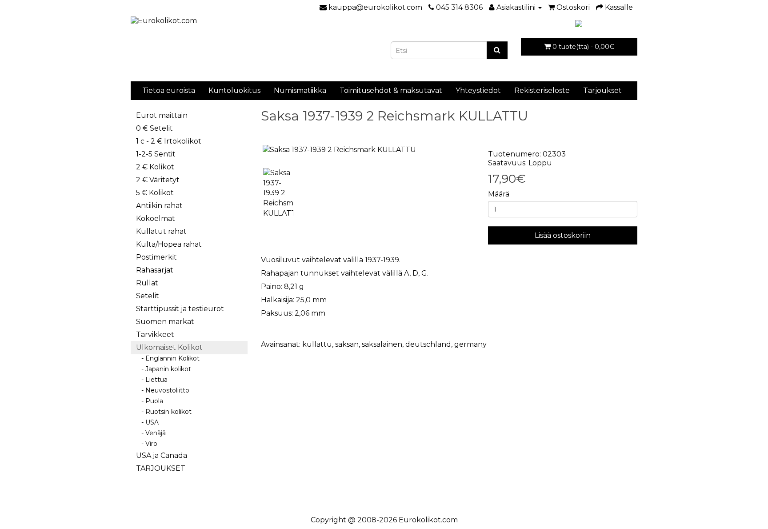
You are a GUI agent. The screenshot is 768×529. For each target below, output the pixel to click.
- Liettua (152, 380)
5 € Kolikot (155, 192)
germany (470, 344)
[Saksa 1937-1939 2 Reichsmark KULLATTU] (368, 150)
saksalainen (382, 344)
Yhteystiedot (478, 90)
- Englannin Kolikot (168, 358)
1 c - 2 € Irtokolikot (168, 141)
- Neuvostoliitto (162, 390)
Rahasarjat (154, 270)
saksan (347, 344)
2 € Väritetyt (158, 180)
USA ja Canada (161, 455)
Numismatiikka (300, 90)
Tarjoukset (602, 90)
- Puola (149, 401)
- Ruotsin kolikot (164, 412)
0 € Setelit (154, 128)
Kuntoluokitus (234, 90)
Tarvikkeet (155, 334)
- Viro (146, 444)
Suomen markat (165, 321)
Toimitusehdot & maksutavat (391, 90)
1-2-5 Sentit (156, 154)
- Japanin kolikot (163, 369)
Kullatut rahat (161, 231)
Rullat (147, 283)
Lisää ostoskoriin (563, 235)
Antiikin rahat (159, 205)
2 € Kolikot (155, 167)
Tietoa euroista (168, 90)
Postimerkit (156, 257)
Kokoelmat (155, 218)
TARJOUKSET (160, 468)
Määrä (498, 194)
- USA (147, 422)
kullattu (317, 344)
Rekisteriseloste (542, 90)
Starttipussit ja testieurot (180, 309)
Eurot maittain (162, 115)
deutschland (428, 344)
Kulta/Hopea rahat (169, 244)
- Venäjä (151, 433)
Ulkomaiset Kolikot (169, 347)
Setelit (147, 296)
